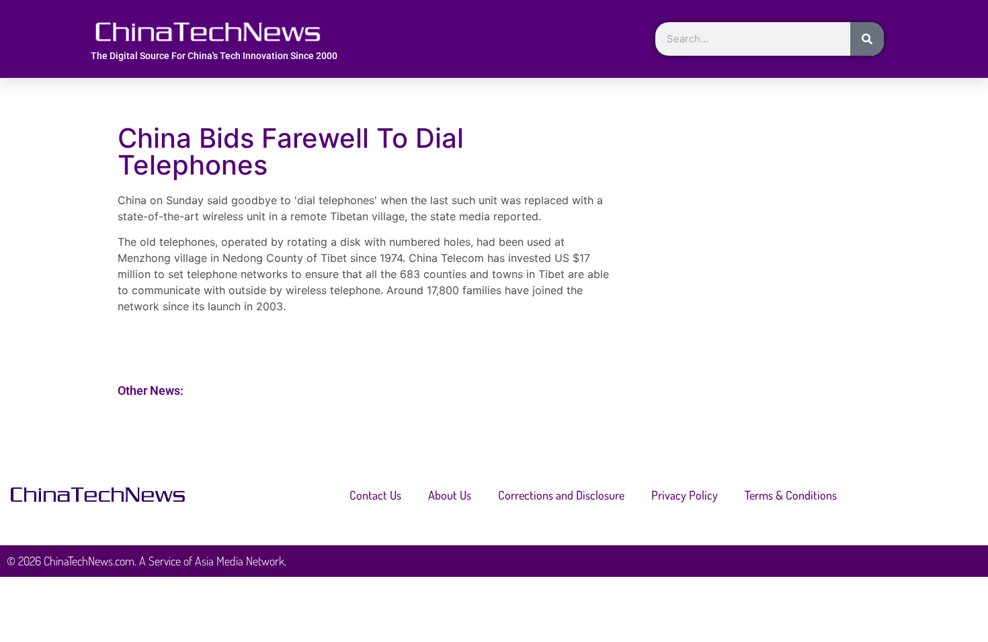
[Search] (867, 39)
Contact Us (375, 495)
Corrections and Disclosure (561, 495)
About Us (449, 495)
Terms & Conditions (791, 495)
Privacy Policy (684, 495)
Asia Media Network (239, 560)
